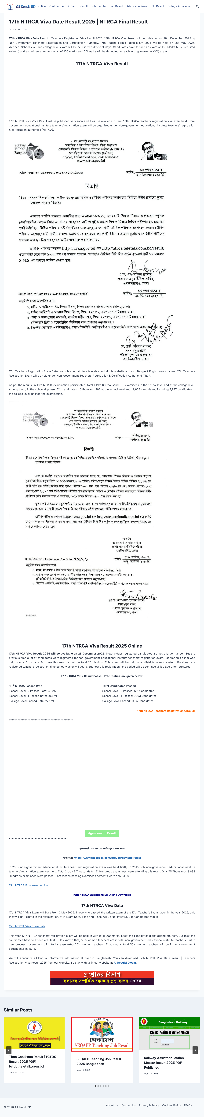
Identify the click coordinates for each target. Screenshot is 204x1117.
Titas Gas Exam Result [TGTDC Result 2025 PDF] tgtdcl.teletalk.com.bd (32, 1061)
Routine (54, 6)
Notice (41, 6)
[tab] (95, 1086)
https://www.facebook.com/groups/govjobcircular (107, 857)
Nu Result (158, 6)
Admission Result (137, 6)
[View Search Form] (197, 6)
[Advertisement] (102, 91)
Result (84, 6)
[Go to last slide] (8, 1050)
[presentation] (34, 1033)
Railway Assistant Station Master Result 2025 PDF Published (164, 1062)
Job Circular (98, 6)
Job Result (116, 6)
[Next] (195, 1050)
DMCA (188, 1105)
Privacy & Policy (149, 1105)
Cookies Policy (171, 1105)
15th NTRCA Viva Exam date (27, 926)
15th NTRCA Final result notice (28, 885)
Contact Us (128, 1105)
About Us (112, 1105)
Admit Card (69, 6)
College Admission (179, 6)
